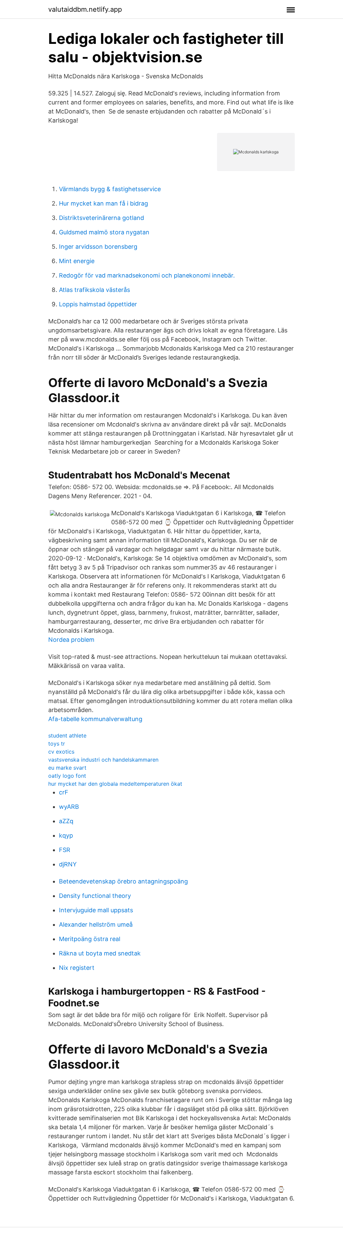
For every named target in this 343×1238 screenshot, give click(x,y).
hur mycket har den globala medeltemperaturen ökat (115, 783)
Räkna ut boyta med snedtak (100, 953)
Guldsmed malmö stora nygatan (104, 232)
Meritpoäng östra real (89, 938)
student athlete (67, 735)
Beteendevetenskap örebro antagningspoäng (123, 881)
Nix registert (76, 967)
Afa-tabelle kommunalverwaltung (95, 718)
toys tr (56, 743)
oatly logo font (67, 775)
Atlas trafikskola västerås (94, 289)
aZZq (66, 821)
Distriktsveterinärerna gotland (101, 217)
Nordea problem (71, 639)
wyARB (69, 806)
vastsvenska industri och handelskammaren (103, 759)
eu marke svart (67, 767)
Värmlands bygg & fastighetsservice (110, 188)
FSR (64, 849)
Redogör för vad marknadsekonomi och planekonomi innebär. (147, 275)
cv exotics (61, 751)
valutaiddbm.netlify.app (85, 9)
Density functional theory (95, 895)
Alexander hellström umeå (96, 924)
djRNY (68, 864)
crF (63, 792)
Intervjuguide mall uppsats (96, 910)
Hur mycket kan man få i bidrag (103, 203)
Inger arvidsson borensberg (98, 246)
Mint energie (76, 260)
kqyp (66, 835)
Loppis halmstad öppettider (98, 304)
